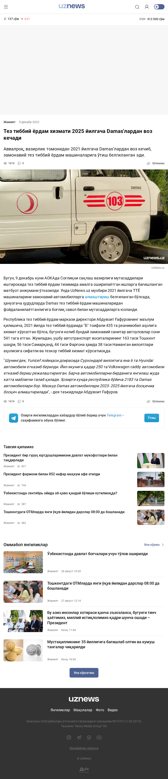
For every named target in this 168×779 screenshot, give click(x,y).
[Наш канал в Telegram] (79, 737)
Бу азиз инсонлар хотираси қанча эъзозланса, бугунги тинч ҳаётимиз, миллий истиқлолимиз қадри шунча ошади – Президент (101, 617)
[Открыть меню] (6, 6)
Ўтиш (152, 418)
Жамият (10, 122)
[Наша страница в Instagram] (69, 737)
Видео (113, 710)
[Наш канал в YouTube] (99, 737)
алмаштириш (97, 297)
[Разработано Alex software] (84, 770)
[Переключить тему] (159, 6)
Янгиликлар (60, 710)
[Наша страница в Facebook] (89, 737)
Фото (100, 710)
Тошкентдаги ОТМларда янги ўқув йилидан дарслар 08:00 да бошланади (103, 586)
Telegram (114, 415)
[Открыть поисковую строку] (137, 6)
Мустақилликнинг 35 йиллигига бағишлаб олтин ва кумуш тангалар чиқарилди (101, 644)
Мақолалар (83, 710)
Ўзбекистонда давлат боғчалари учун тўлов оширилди (97, 553)
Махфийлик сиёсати (84, 748)
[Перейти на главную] (72, 6)
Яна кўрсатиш (84, 672)
